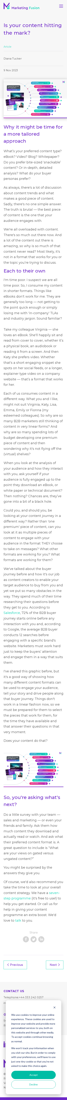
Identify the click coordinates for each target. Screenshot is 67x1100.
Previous (16, 965)
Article (7, 46)
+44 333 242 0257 (31, 997)
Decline (33, 1084)
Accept (33, 1074)
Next (53, 965)
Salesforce (12, 613)
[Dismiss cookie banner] (54, 1008)
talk (18, 921)
